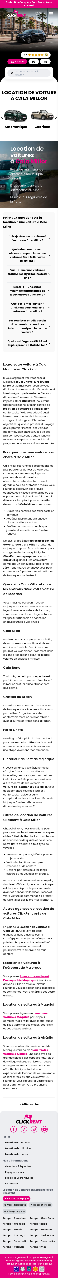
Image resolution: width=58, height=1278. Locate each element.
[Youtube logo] (44, 1129)
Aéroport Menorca (41, 1229)
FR (40, 13)
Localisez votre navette (19, 1177)
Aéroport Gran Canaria (43, 1218)
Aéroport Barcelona (14, 1218)
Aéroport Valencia (13, 1247)
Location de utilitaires (18, 1148)
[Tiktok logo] (24, 1129)
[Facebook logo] (13, 1129)
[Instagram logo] (34, 1129)
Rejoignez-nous (14, 1172)
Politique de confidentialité (38, 1260)
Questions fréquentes (18, 1166)
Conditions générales (16, 1257)
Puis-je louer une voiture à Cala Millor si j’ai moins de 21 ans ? (27, 274)
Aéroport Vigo (38, 1247)
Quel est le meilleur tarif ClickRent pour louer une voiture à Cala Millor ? (27, 307)
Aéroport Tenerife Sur (42, 1241)
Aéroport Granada (14, 1223)
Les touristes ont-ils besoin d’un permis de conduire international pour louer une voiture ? (27, 326)
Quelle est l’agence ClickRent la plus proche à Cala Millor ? (27, 343)
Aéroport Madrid (13, 1229)
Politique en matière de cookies (21, 1264)
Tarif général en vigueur (40, 1257)
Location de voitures (17, 1142)
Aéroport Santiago (14, 1235)
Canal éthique (45, 1264)
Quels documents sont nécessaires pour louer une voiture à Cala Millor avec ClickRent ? (27, 255)
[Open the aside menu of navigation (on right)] (51, 14)
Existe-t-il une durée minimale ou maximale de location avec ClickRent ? (27, 290)
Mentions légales (14, 1260)
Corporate (11, 1183)
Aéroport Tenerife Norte (17, 1241)
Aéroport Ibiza (38, 1223)
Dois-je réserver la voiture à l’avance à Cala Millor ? (27, 238)
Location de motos (16, 1154)
